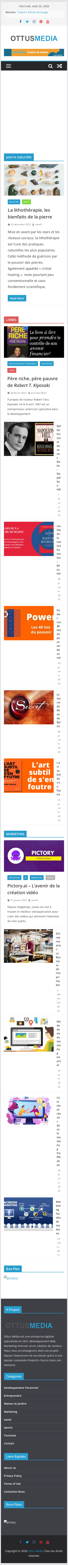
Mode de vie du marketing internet (59, 1043)
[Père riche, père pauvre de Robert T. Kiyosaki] (34, 342)
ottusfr (38, 224)
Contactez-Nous (14, 1491)
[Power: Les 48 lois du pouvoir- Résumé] (28, 647)
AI (25, 877)
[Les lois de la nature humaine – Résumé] (28, 563)
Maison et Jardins (15, 1403)
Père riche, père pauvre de (32, 381)
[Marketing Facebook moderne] (28, 1228)
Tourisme (10, 1435)
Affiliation (14, 877)
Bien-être (14, 202)
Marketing (36, 877)
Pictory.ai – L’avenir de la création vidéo (33, 888)
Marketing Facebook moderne (58, 1217)
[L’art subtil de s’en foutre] (28, 791)
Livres (12, 370)
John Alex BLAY (39, 393)
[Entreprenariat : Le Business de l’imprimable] (28, 972)
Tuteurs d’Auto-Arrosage (32, 12)
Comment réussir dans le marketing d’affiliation (59, 1131)
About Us (10, 1468)
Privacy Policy (13, 1476)
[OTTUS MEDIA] (29, 1319)
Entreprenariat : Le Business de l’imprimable (58, 959)
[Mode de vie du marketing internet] (28, 1054)
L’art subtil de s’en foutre (59, 778)
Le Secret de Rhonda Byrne (59, 710)
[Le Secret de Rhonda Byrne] (28, 723)
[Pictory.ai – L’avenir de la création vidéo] (34, 856)
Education (46, 363)
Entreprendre (12, 1395)
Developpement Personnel (22, 363)
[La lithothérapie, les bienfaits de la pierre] (34, 180)
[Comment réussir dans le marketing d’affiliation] (28, 1144)
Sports (8, 1427)
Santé (26, 202)
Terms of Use (12, 1483)
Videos (50, 877)
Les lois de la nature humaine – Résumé (59, 549)
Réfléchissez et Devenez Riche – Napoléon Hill (59, 457)
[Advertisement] (34, 118)
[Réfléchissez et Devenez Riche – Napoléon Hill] (28, 471)
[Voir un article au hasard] (59, 65)
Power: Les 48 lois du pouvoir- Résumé (59, 634)
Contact (9, 1443)
